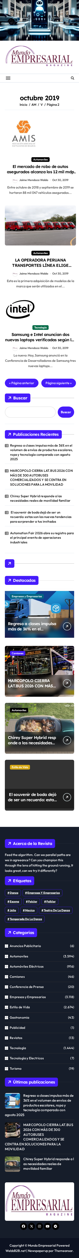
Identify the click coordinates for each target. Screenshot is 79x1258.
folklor (51, 901)
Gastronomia (19, 1017)
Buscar (20, 397)
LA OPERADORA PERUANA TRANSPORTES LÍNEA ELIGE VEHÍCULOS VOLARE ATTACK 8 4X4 (40, 265)
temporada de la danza (26, 919)
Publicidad (17, 1028)
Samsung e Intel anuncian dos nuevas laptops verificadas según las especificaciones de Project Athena (40, 340)
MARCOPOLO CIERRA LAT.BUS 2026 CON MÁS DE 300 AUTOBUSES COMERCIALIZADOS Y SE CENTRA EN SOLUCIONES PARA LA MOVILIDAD (41, 477)
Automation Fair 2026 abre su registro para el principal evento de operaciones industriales (42, 537)
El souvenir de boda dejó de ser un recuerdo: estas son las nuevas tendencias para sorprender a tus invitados (41, 516)
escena (14, 901)
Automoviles (40, 159)
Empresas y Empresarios (27, 596)
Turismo (15, 1068)
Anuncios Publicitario (25, 946)
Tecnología (40, 327)
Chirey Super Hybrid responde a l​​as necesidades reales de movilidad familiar (40, 498)
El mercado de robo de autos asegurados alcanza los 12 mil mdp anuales (40, 172)
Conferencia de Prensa (27, 987)
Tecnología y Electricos (27, 1058)
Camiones (17, 653)
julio (13, 910)
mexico (30, 910)
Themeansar (63, 1251)
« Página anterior (21, 383)
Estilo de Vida (20, 767)
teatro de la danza (57, 910)
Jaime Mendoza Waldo (33, 180)
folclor (32, 901)
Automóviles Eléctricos (27, 966)
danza (14, 893)
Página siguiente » (59, 383)
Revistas (16, 1038)
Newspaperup (38, 1251)
